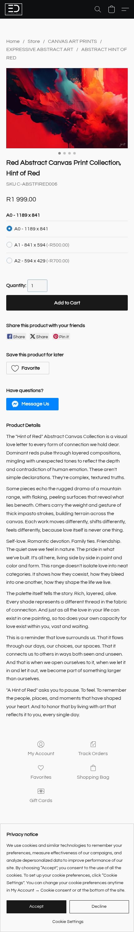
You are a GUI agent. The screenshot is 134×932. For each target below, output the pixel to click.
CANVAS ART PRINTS (72, 41)
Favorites (41, 777)
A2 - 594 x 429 (41, 260)
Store (34, 41)
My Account (41, 753)
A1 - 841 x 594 (41, 244)
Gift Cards (41, 800)
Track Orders (93, 753)
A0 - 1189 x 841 (31, 228)
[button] (14, 9)
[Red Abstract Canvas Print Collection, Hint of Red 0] (67, 108)
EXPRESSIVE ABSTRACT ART (39, 49)
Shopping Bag (93, 777)
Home (13, 41)
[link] (68, 919)
